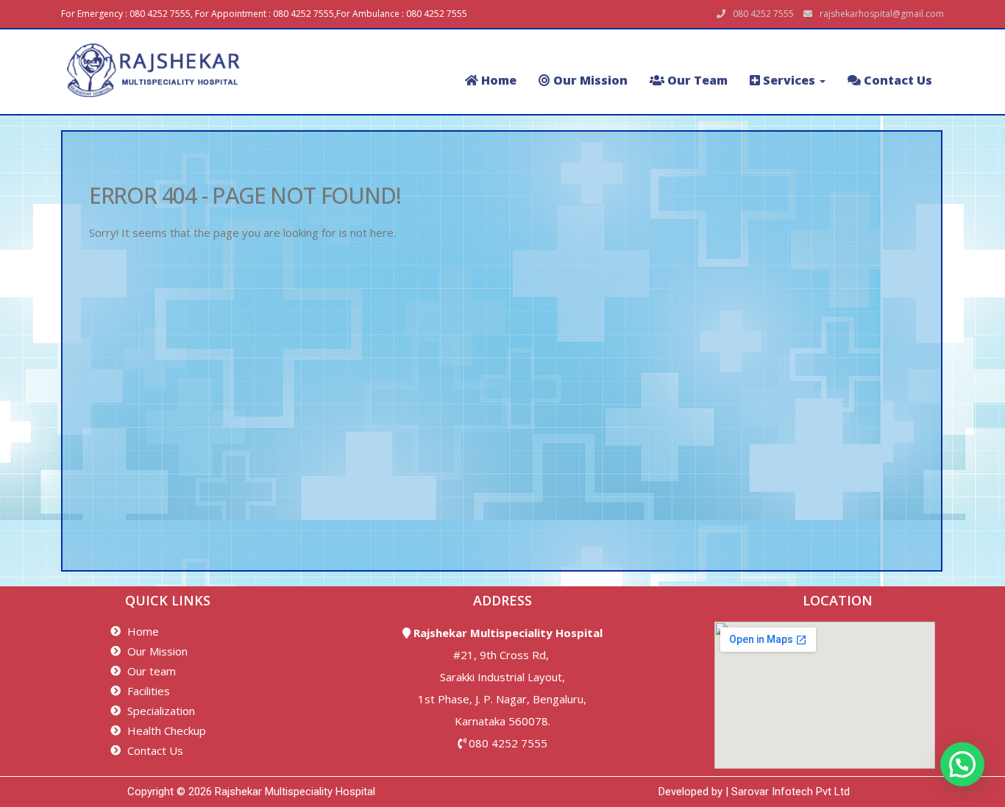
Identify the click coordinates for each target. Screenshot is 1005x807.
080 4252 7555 (508, 743)
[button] (962, 764)
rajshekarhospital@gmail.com (882, 13)
